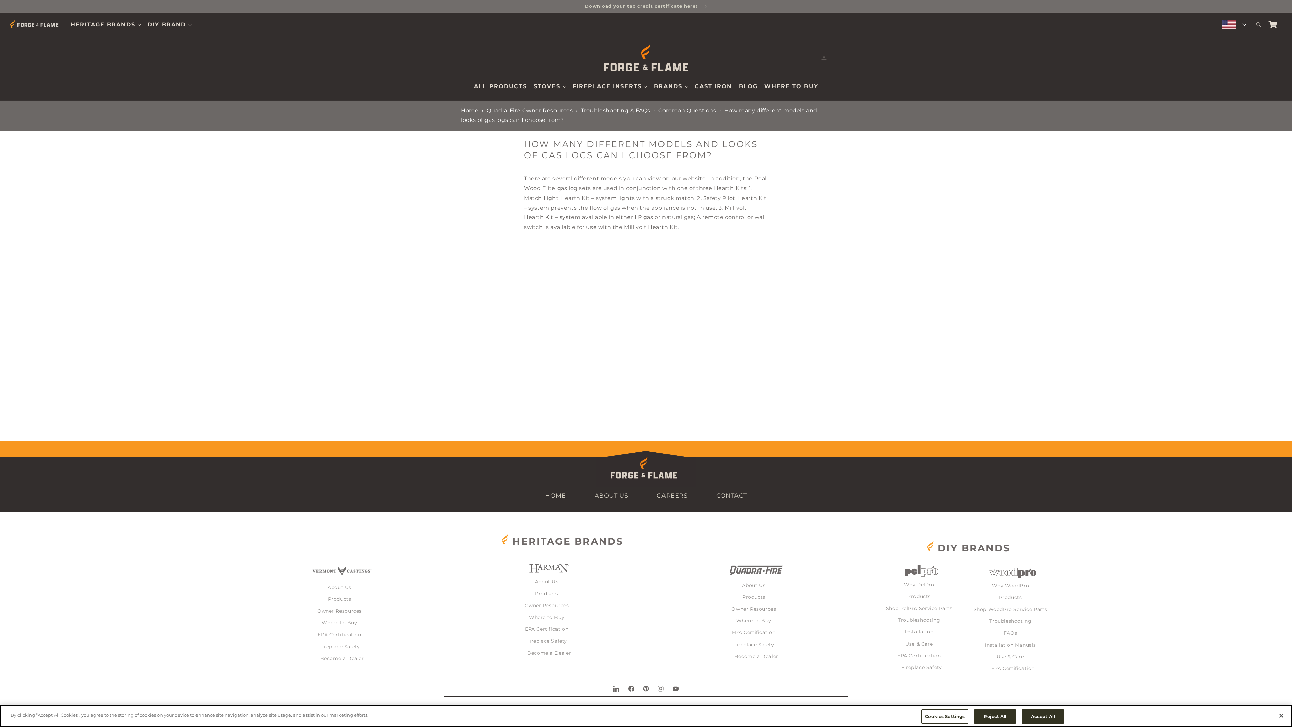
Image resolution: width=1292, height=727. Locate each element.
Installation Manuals (1010, 645)
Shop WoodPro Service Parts (1010, 609)
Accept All (1043, 716)
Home (469, 110)
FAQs (1010, 633)
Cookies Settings (945, 716)
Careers (672, 495)
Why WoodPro (1010, 586)
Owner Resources (339, 611)
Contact (731, 495)
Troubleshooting (919, 620)
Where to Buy (339, 623)
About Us (612, 495)
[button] (105, 25)
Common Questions (687, 110)
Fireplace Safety (339, 647)
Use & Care (919, 644)
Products (339, 599)
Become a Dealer (342, 658)
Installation (919, 632)
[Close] (1281, 715)
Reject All (995, 716)
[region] (646, 716)
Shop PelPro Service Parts (919, 608)
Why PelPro (919, 585)
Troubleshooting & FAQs (615, 110)
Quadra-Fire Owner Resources (530, 110)
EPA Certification (339, 635)
